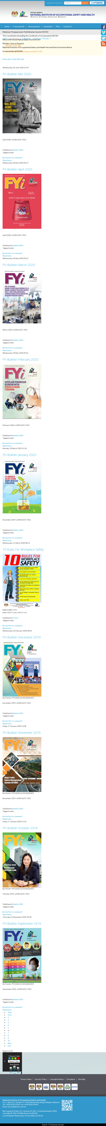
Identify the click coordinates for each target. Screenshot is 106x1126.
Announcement (34, 26)
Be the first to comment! (13, 158)
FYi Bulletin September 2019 (22, 923)
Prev (10, 1015)
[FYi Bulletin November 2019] (22, 764)
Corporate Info (18, 26)
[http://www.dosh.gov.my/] (60, 1086)
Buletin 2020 (18, 150)
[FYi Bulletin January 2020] (22, 486)
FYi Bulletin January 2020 (19, 455)
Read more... (7, 160)
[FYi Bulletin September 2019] (22, 955)
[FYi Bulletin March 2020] (22, 296)
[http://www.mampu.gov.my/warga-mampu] (74, 1086)
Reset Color (14, 1061)
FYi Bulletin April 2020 (17, 169)
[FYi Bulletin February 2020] (22, 391)
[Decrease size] (18, 1070)
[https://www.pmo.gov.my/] (39, 1086)
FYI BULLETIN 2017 (41, 38)
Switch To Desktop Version (53, 1125)
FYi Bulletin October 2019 (20, 828)
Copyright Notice (57, 1079)
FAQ (57, 26)
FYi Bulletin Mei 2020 (17, 74)
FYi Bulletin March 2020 (19, 265)
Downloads (48, 26)
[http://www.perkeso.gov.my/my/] (67, 1086)
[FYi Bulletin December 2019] (22, 669)
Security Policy (41, 1079)
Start (10, 1012)
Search (85, 3)
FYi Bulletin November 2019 (22, 732)
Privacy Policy (26, 1079)
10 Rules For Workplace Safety (23, 549)
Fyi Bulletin (26, 38)
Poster (15, 618)
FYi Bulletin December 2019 (22, 637)
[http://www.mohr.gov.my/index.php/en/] (53, 1086)
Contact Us (67, 26)
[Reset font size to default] (14, 1070)
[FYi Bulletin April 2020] (22, 201)
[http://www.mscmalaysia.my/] (46, 1086)
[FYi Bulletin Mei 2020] (22, 106)
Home (7, 26)
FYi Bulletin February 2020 (20, 359)
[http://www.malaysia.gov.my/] (32, 1086)
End (9, 1046)
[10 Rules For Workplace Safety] (22, 581)
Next (10, 1043)
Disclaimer (71, 1079)
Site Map (81, 1079)
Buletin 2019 (18, 713)
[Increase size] (11, 1070)
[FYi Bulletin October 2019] (22, 860)
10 (9, 1040)
